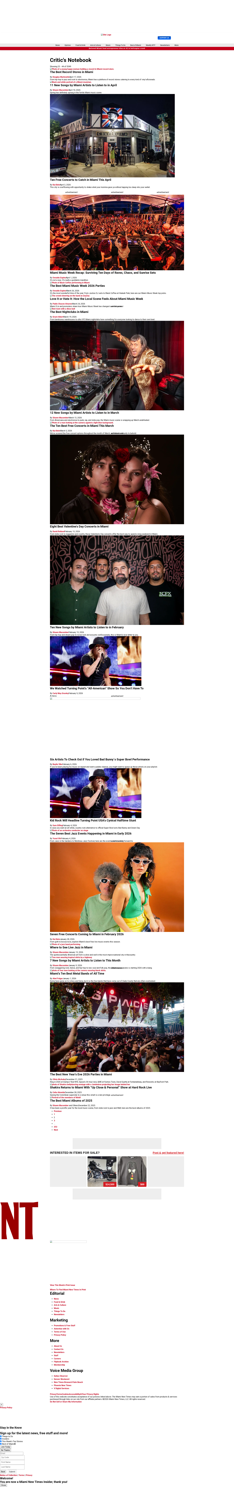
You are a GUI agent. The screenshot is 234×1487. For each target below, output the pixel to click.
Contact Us (58, 1349)
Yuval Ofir (57, 838)
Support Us (164, 38)
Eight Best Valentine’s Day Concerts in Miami (79, 526)
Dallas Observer (61, 1376)
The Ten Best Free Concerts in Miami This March (82, 426)
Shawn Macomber (61, 90)
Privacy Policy (60, 1335)
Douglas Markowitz (61, 77)
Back (3, 1472)
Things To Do (120, 45)
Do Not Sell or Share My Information (66, 1402)
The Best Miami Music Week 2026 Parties (77, 285)
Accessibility (74, 1394)
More (177, 45)
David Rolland (59, 531)
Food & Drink (80, 45)
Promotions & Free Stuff (64, 1325)
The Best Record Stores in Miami (71, 72)
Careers (57, 1358)
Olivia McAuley (59, 1079)
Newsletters (165, 45)
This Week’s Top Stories (12, 1441)
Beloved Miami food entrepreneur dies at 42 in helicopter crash (117, 48)
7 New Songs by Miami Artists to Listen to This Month (85, 960)
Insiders (5, 1439)
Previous (58, 1111)
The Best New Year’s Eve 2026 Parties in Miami (81, 1074)
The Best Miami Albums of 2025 (71, 1100)
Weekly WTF (150, 45)
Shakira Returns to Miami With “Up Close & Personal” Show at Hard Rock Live (101, 1087)
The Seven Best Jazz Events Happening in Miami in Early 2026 (91, 833)
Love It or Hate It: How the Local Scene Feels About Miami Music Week (96, 299)
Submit (12, 1472)
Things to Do (7, 1436)
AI (81, 1394)
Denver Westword (61, 1379)
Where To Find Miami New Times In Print (68, 1290)
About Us (58, 1346)
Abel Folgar (58, 978)
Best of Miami (135, 45)
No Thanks (5, 1450)
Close (3, 1485)
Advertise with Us (61, 1329)
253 (55, 1127)
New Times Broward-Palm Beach (68, 1382)
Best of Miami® (9, 1444)
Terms (59, 1394)
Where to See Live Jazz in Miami (71, 947)
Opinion (68, 45)
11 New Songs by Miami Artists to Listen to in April (83, 85)
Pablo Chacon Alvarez (62, 304)
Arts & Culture (95, 45)
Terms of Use (60, 1332)
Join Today (5, 1447)
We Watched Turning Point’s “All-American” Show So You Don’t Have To (97, 688)
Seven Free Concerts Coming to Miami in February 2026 (87, 934)
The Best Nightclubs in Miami (69, 312)
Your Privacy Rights (90, 1394)
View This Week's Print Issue (62, 1285)
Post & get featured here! (168, 1152)
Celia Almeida (59, 1092)
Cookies (65, 1394)
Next (56, 1130)
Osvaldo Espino (59, 278)
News (57, 45)
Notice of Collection (8, 1475)
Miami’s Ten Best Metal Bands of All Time (77, 973)
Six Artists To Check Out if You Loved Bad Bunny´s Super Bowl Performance (100, 759)
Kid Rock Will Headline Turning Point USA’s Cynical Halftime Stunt (93, 820)
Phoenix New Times (62, 1385)
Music (108, 45)
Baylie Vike (57, 764)
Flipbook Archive (61, 1362)
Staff (56, 1355)
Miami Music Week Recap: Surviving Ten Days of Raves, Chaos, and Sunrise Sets (103, 272)
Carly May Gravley (61, 693)
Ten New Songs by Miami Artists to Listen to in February (87, 627)
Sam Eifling (58, 825)
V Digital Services (61, 1388)
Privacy (53, 1394)
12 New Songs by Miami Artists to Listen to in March (84, 412)
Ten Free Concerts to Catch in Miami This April (80, 180)
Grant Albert (58, 317)
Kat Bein (56, 185)
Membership (59, 1365)
